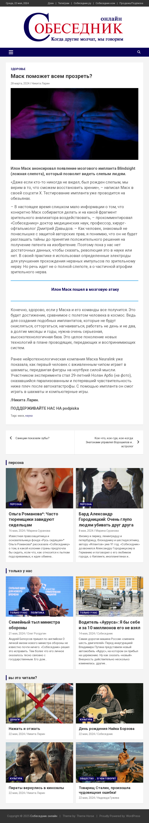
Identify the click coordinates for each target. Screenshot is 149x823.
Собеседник (105, 633)
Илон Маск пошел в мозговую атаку (85, 289)
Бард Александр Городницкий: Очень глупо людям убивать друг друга (106, 519)
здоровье (18, 69)
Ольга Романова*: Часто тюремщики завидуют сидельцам (33, 519)
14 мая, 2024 (87, 633)
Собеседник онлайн (43, 816)
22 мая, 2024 (17, 734)
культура (86, 719)
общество (87, 778)
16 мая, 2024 (17, 530)
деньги (15, 719)
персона (16, 462)
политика (37, 612)
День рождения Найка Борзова (106, 728)
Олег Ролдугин (36, 633)
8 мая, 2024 (86, 530)
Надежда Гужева (108, 797)
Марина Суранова (38, 530)
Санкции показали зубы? (32, 438)
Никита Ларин (41, 83)
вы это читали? (23, 677)
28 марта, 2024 (20, 83)
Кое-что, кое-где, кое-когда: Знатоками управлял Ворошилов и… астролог (109, 442)
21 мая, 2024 (17, 633)
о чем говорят (106, 778)
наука (29, 415)
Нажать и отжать (24, 728)
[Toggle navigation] (11, 52)
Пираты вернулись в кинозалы (36, 788)
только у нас (20, 571)
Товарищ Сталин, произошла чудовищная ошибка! (104, 790)
